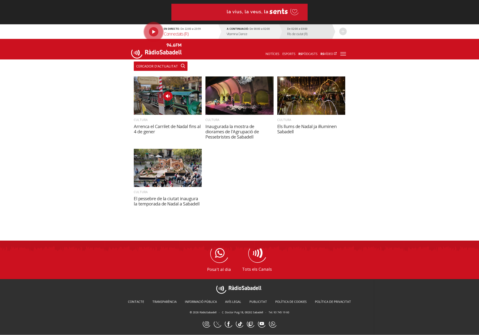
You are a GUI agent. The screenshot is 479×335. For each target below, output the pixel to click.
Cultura (141, 119)
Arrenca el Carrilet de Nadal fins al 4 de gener (167, 129)
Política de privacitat (333, 302)
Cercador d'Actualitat (157, 66)
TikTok (239, 324)
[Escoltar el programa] (174, 31)
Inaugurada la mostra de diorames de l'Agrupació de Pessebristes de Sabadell (232, 131)
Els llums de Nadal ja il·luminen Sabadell (307, 129)
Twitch (250, 324)
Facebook (228, 324)
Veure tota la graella (343, 31)
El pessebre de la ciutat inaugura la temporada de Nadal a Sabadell (166, 201)
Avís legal (233, 302)
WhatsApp (272, 324)
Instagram (206, 324)
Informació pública (201, 302)
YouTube (261, 324)
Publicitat (258, 302)
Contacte (136, 302)
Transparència (164, 302)
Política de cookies (291, 302)
